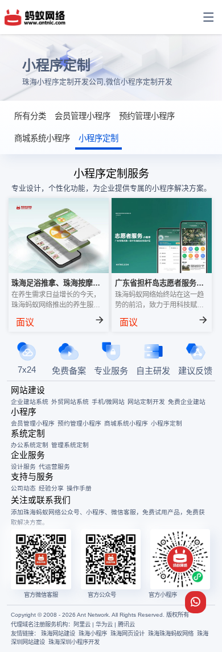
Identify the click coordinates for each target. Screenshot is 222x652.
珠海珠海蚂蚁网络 (171, 633)
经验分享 (51, 488)
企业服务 (28, 455)
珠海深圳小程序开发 (74, 642)
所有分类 (30, 116)
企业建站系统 (29, 401)
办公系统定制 (29, 444)
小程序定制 (98, 138)
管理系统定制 (70, 444)
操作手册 (79, 488)
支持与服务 (32, 476)
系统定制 (28, 433)
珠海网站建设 (58, 633)
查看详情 (67, 323)
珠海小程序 (93, 633)
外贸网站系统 (70, 401)
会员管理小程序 (82, 116)
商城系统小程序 (42, 138)
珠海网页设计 (127, 633)
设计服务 (23, 466)
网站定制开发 (146, 401)
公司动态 (23, 488)
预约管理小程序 (147, 116)
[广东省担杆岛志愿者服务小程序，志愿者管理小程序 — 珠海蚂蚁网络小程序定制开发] (162, 270)
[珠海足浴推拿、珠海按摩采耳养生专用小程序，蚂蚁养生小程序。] (59, 270)
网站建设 (28, 390)
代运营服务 (54, 466)
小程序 (23, 411)
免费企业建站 (186, 401)
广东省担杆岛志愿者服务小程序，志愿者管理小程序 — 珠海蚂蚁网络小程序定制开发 (160, 283)
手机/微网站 (108, 401)
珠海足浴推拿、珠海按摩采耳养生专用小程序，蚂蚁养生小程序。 (55, 283)
